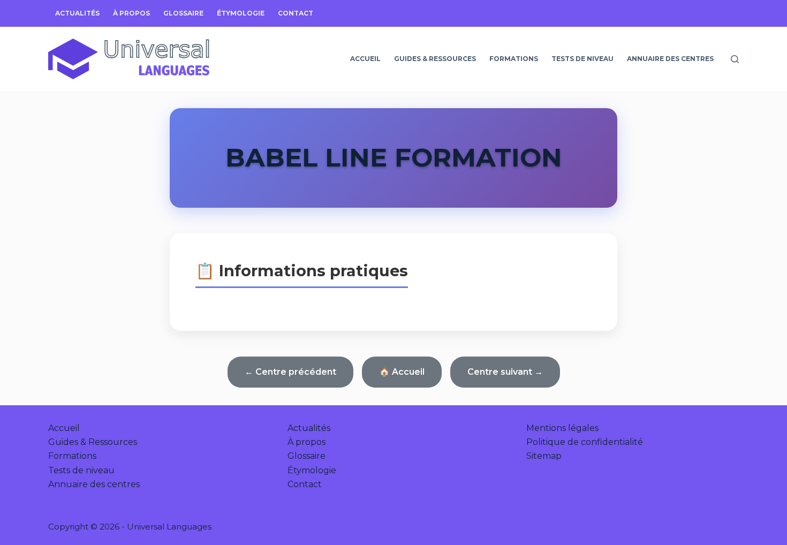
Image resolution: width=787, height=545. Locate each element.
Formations (513, 59)
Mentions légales (562, 428)
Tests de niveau (582, 59)
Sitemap (544, 456)
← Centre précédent (290, 372)
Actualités (77, 13)
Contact (295, 13)
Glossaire (183, 13)
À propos (131, 13)
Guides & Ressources (435, 59)
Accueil (365, 59)
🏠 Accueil (402, 372)
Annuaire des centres (670, 59)
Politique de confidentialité (584, 442)
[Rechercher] (735, 59)
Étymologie (240, 13)
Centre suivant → (505, 372)
